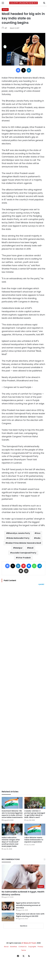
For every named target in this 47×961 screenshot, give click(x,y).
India (38, 538)
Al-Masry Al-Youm (28, 943)
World (5, 9)
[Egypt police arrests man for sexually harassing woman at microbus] (8, 906)
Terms (23, 950)
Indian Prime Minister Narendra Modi (24, 543)
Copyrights (32, 947)
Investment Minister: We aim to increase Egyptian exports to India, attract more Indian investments (12, 814)
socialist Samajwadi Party (24, 552)
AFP (6, 28)
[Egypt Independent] (23, 3)
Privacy (40, 947)
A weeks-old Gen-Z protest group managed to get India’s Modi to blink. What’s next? (34, 814)
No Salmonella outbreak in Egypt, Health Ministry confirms (23, 893)
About (6, 947)
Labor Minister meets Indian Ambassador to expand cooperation (33, 839)
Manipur (18, 548)
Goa (38, 533)
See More (23, 926)
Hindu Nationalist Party (18, 538)
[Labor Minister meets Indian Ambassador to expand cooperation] (34, 829)
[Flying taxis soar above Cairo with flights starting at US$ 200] (8, 917)
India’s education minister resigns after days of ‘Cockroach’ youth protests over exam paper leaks (11, 841)
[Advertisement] (23, 688)
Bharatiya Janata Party (19, 533)
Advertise (13, 947)
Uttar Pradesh (24, 557)
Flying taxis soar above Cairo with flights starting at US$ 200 (30, 915)
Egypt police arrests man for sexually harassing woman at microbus (28, 905)
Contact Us (22, 947)
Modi (31, 548)
